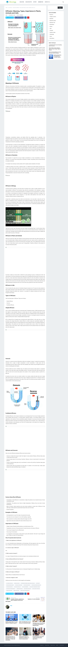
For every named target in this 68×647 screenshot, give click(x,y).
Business (51, 14)
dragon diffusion (20, 588)
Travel (51, 36)
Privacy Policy (47, 645)
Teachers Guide (52, 32)
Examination (52, 24)
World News (52, 38)
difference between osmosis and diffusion (28, 583)
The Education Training (10, 645)
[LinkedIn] (25, 18)
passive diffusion (9, 590)
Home (6, 7)
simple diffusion (16, 590)
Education (10, 7)
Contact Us (42, 645)
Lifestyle (51, 30)
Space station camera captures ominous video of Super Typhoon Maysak (55, 49)
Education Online (53, 20)
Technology (52, 34)
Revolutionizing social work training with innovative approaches (38, 637)
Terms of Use (53, 645)
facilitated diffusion (27, 588)
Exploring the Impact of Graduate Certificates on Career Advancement (24, 637)
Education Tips (52, 22)
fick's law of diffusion (36, 588)
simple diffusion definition (25, 590)
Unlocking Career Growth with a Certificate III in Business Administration (39, 624)
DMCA (57, 645)
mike (6, 15)
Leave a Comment (20, 15)
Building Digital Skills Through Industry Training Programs (57, 56)
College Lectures (53, 16)
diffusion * (38, 583)
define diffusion (16, 583)
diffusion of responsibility (11, 588)
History (51, 26)
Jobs (51, 28)
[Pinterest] (28, 18)
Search (60, 7)
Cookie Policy (62, 645)
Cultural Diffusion (10, 583)
